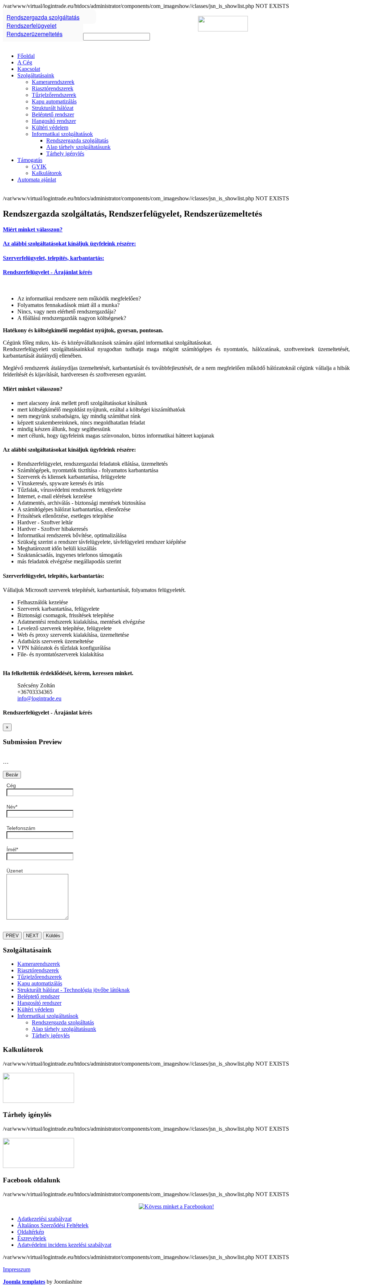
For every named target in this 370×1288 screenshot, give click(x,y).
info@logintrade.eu (39, 698)
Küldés (53, 935)
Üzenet (15, 871)
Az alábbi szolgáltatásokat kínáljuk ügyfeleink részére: (69, 243)
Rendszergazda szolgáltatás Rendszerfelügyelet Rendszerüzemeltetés (43, 25)
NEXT (32, 935)
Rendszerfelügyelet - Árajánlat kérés (47, 272)
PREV (12, 935)
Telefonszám (21, 828)
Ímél (12, 849)
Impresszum (16, 1269)
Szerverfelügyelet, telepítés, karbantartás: (53, 258)
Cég (11, 785)
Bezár (12, 774)
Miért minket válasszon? (33, 229)
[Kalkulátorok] (38, 1101)
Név (12, 807)
